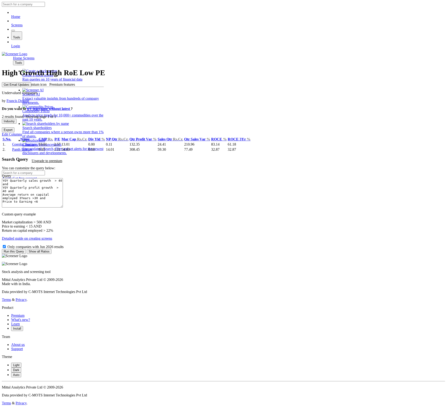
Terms (6, 300)
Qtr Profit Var (143, 139)
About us (18, 345)
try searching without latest (49, 109)
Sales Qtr (170, 139)
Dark (16, 370)
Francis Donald (18, 101)
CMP (46, 139)
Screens (17, 25)
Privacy (21, 300)
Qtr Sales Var (197, 139)
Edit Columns (12, 134)
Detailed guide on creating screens (27, 238)
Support (17, 349)
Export (8, 130)
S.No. (7, 139)
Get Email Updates (16, 84)
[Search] (13, 30)
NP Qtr (117, 139)
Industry (9, 121)
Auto (16, 375)
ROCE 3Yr (239, 139)
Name (25, 139)
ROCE (219, 139)
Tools (16, 37)
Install (17, 328)
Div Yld (96, 139)
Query (6, 176)
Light (16, 365)
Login (15, 46)
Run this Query (14, 251)
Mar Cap (74, 139)
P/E (57, 139)
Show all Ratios (39, 251)
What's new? (20, 320)
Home (15, 17)
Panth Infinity (22, 149)
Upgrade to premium (47, 161)
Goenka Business (25, 144)
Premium (17, 315)
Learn (15, 324)
